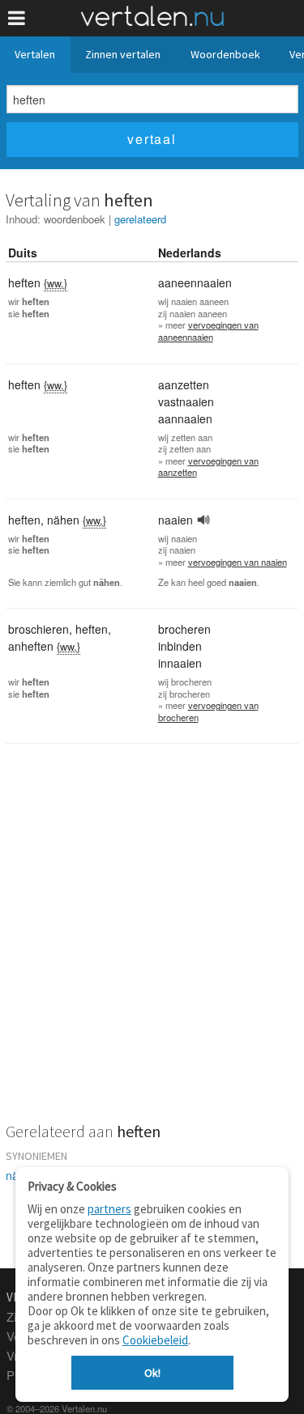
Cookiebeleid (155, 1340)
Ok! (152, 1372)
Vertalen (35, 54)
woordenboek (74, 219)
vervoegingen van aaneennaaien (208, 330)
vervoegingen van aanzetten (208, 466)
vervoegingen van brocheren (208, 711)
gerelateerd (140, 219)
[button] (16, 18)
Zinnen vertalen (123, 54)
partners (109, 1209)
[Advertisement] (152, 943)
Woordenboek (225, 54)
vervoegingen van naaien (237, 561)
